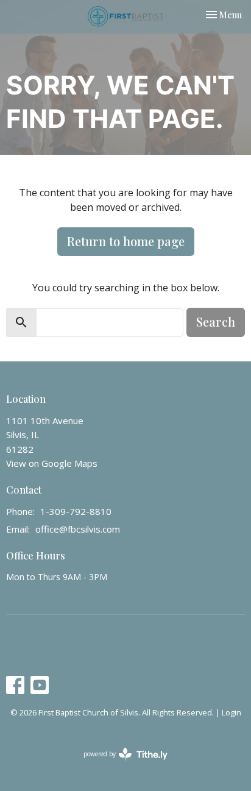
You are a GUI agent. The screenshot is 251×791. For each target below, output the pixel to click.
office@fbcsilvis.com (77, 529)
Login (231, 712)
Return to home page (126, 241)
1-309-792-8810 (75, 511)
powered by (119, 764)
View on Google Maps (51, 463)
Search (215, 321)
